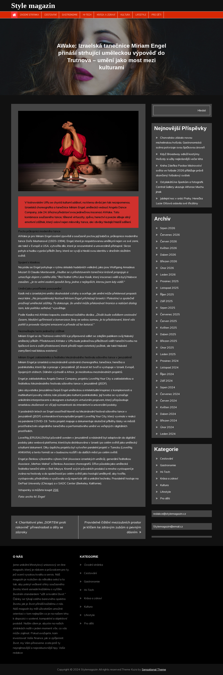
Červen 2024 (168, 400)
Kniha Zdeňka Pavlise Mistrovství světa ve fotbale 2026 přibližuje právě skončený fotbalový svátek (179, 170)
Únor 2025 (167, 347)
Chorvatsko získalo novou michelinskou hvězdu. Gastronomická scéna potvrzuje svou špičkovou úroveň (180, 142)
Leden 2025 (168, 354)
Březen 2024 (168, 420)
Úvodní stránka (29, 15)
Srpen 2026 (167, 228)
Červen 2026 (168, 241)
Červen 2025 (168, 321)
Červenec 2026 (170, 234)
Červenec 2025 (170, 314)
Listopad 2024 (169, 367)
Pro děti (156, 15)
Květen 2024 (168, 407)
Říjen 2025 (167, 294)
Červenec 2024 (170, 394)
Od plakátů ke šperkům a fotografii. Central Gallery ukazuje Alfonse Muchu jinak (180, 186)
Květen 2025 (168, 327)
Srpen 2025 (167, 307)
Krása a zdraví (106, 15)
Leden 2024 (168, 433)
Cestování (50, 15)
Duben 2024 (168, 414)
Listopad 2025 (169, 287)
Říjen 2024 (167, 374)
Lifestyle (141, 15)
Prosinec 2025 (169, 281)
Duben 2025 (168, 334)
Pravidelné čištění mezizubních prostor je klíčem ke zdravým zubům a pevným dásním (112, 527)
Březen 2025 (168, 341)
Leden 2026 (168, 274)
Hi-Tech (87, 15)
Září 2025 (166, 301)
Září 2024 (166, 380)
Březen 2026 (168, 261)
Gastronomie (70, 15)
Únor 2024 (167, 427)
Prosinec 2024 (169, 360)
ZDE (56, 490)
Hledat (202, 110)
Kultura (125, 15)
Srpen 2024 (167, 387)
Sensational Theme (154, 669)
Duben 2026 (168, 254)
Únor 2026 (167, 268)
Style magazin (33, 6)
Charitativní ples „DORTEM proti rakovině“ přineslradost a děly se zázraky (41, 527)
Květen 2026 (168, 248)
